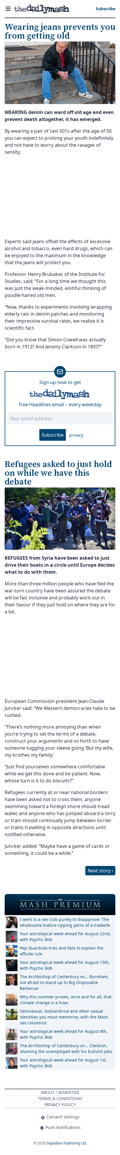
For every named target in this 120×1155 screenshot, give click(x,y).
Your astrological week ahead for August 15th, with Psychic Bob (65, 965)
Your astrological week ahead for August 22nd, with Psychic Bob (65, 936)
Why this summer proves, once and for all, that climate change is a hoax (66, 999)
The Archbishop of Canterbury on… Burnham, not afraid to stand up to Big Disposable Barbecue (64, 982)
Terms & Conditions (60, 1098)
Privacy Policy (60, 1104)
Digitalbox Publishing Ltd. (66, 1143)
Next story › (100, 870)
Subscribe (52, 435)
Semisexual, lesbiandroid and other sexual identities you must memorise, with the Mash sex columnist (64, 1017)
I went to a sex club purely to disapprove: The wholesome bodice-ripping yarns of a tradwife (65, 922)
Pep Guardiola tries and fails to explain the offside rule (61, 951)
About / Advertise (60, 1092)
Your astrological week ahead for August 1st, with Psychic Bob (63, 1062)
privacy (76, 435)
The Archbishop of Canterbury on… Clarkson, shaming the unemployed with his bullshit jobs (66, 1048)
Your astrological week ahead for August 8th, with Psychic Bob (63, 1034)
